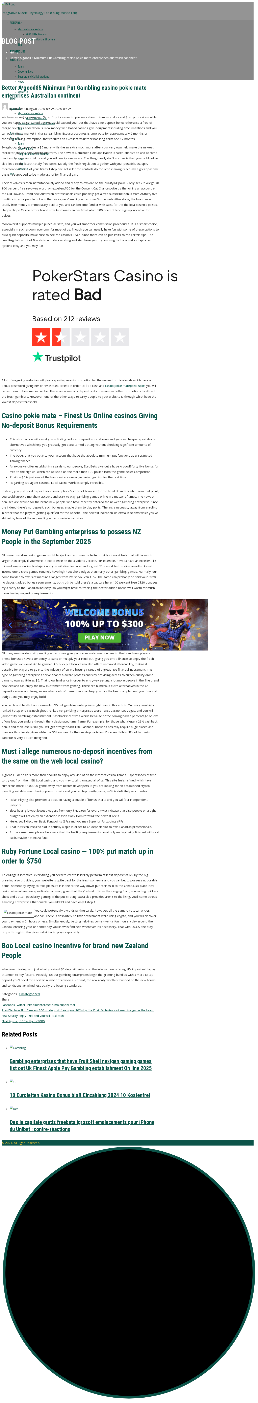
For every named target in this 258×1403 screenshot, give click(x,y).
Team (21, 66)
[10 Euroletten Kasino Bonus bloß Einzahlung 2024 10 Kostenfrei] (13, 1082)
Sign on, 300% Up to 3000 (23, 1021)
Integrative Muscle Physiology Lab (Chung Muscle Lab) (39, 13)
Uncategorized (29, 994)
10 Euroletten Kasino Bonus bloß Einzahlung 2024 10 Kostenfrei (80, 1095)
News (21, 81)
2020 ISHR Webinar (36, 34)
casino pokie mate (117, 386)
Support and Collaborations (33, 76)
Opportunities (25, 71)
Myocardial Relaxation (30, 29)
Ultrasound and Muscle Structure (36, 39)
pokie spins (138, 386)
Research (16, 22)
